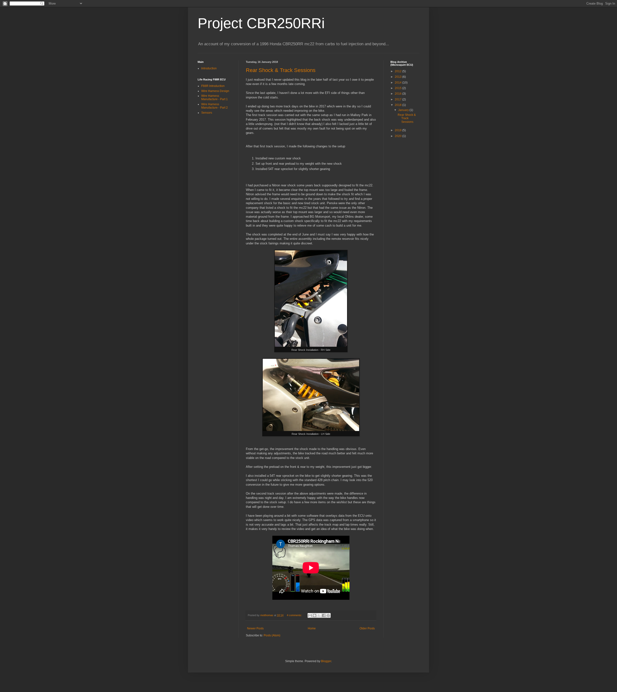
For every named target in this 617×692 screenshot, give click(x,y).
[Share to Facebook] (323, 615)
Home (312, 628)
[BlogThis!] (314, 615)
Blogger (326, 661)
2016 (398, 93)
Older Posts (367, 628)
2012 (398, 71)
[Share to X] (319, 615)
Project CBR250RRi (261, 23)
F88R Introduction (213, 86)
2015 (398, 88)
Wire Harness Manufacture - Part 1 (214, 97)
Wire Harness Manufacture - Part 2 (214, 106)
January (403, 110)
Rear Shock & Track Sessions (280, 70)
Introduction (209, 68)
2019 (398, 130)
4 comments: (295, 615)
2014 (398, 82)
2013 (398, 76)
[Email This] (310, 615)
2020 (398, 136)
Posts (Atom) (272, 635)
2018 (398, 105)
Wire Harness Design (215, 91)
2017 (398, 99)
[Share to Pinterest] (328, 615)
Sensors (206, 112)
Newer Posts (255, 628)
